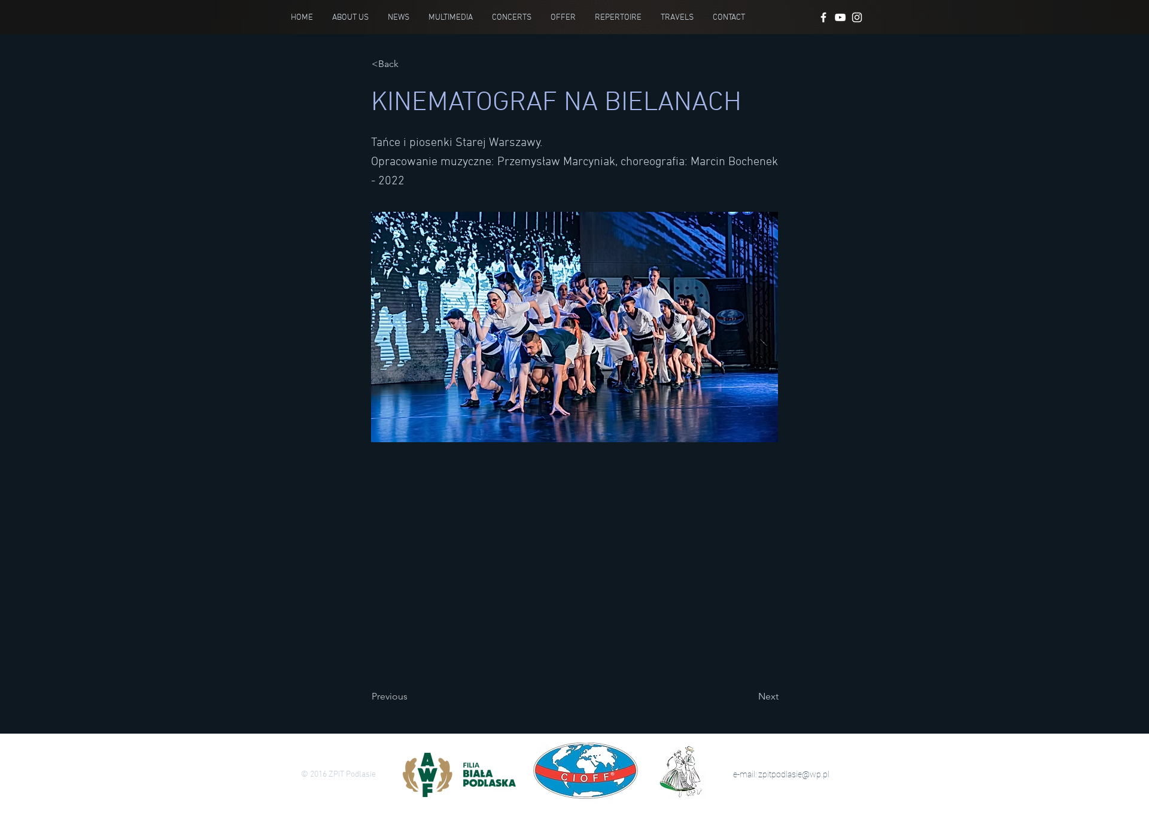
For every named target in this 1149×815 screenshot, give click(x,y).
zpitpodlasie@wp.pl (793, 774)
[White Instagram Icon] (857, 17)
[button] (411, 64)
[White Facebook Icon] (823, 17)
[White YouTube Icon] (840, 17)
